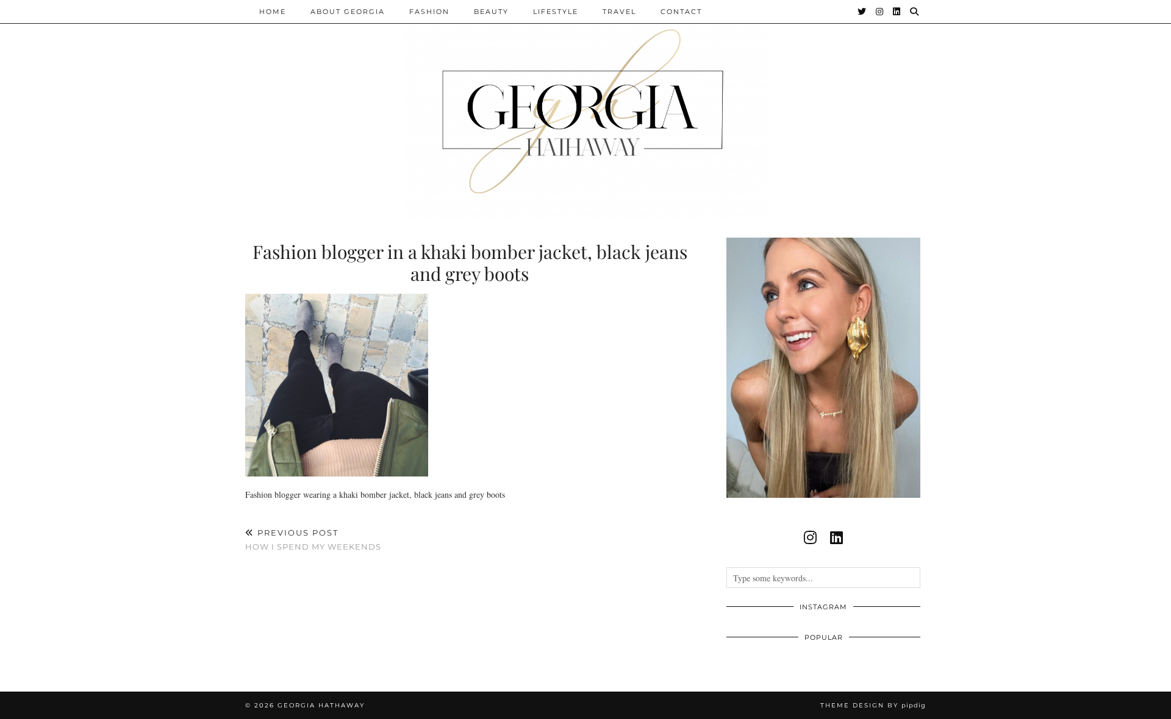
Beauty (491, 11)
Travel (619, 11)
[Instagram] (880, 11)
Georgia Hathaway (321, 705)
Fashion (429, 11)
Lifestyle (555, 11)
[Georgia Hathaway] (585, 109)
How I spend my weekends (313, 539)
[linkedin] (836, 537)
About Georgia (347, 11)
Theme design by (873, 705)
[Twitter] (862, 11)
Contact (681, 11)
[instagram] (810, 537)
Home (272, 11)
